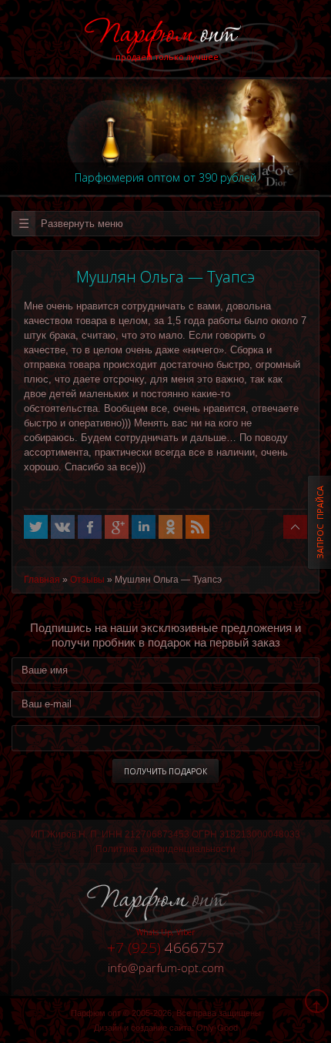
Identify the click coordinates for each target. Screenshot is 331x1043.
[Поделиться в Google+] (117, 527)
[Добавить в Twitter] (36, 527)
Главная (42, 579)
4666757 (165, 948)
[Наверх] (295, 527)
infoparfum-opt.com (166, 967)
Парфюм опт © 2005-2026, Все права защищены (166, 1013)
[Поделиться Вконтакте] (63, 527)
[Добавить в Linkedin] (143, 527)
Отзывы (87, 579)
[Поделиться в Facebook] (90, 527)
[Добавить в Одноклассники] (170, 527)
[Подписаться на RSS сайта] (197, 527)
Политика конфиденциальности (165, 849)
